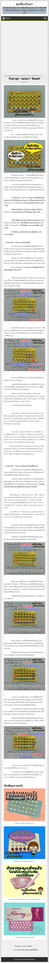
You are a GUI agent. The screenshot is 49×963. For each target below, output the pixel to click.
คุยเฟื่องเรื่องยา (24, 4)
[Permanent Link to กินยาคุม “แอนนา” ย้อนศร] (24, 101)
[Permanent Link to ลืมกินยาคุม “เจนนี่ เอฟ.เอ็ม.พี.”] (24, 842)
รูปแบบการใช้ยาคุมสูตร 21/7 (24, 823)
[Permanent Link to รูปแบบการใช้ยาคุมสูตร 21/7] (24, 804)
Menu (8, 18)
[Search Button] (45, 18)
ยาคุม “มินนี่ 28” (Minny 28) (24, 937)
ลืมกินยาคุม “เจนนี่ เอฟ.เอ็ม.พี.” (24, 861)
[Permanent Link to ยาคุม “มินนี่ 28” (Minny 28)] (24, 919)
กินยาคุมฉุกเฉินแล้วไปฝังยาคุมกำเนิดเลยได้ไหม (24, 899)
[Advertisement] (24, 46)
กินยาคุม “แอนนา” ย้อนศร (24, 78)
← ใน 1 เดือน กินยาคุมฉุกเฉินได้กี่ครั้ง (24, 950)
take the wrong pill (35, 76)
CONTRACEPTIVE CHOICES (16, 76)
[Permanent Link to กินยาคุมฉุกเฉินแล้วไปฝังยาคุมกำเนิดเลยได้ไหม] (24, 880)
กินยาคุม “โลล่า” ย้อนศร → (24, 946)
